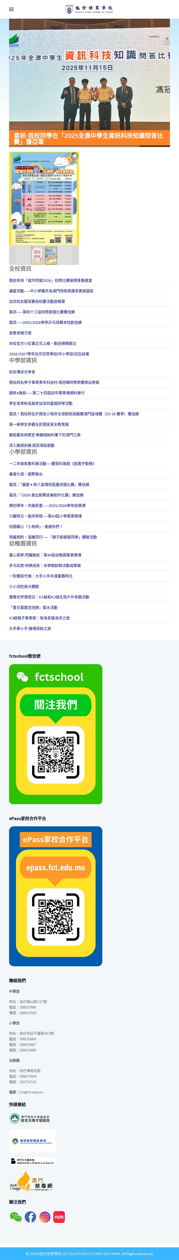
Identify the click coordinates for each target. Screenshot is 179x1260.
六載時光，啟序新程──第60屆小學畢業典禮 (45, 516)
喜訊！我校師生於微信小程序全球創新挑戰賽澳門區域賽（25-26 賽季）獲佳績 (74, 414)
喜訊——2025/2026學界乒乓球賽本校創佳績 (45, 322)
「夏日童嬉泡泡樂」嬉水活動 (33, 607)
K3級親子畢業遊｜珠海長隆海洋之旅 (39, 618)
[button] (11, 9)
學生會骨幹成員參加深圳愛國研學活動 (40, 403)
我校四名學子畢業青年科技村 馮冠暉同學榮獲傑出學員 (54, 382)
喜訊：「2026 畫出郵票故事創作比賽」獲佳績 (46, 495)
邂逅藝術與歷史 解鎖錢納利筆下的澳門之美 (45, 435)
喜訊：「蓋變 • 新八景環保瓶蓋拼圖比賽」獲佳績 (49, 484)
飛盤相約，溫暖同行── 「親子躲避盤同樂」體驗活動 (53, 537)
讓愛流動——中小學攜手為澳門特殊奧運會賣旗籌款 (51, 291)
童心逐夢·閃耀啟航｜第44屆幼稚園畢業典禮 (45, 555)
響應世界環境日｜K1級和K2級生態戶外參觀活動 (49, 597)
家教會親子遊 (20, 333)
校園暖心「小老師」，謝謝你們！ (36, 526)
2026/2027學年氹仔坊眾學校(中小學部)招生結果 (49, 354)
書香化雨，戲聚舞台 (26, 474)
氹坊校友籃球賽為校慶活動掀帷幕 (37, 301)
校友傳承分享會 (22, 372)
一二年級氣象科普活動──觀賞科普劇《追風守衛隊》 (52, 463)
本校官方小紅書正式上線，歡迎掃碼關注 (42, 343)
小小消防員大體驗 (24, 586)
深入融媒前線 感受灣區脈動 (32, 445)
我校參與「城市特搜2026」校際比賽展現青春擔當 (50, 280)
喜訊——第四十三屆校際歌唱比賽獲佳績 (42, 312)
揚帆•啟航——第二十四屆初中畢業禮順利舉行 (47, 393)
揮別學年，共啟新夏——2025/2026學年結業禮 (47, 505)
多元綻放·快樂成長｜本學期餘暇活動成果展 (45, 565)
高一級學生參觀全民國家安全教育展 (39, 424)
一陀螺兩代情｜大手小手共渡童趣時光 (40, 576)
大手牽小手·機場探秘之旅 (30, 628)
